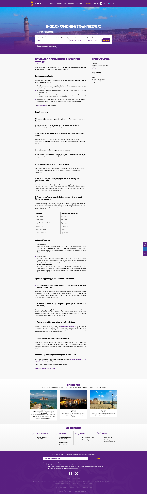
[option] (44, 405)
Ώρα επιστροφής (90, 37)
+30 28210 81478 (62, 439)
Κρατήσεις (53, 3)
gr (109, 3)
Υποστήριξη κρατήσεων (88, 437)
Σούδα (39, 40)
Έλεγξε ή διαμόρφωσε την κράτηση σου (47, 46)
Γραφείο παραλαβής (41, 37)
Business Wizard (80, 3)
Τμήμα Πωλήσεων (86, 440)
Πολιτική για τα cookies (82, 487)
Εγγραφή (90, 487)
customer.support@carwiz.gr (61, 483)
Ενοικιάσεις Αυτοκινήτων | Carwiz (37, 3)
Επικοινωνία (89, 3)
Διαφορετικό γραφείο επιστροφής (62, 37)
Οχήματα (59, 3)
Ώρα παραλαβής (73, 37)
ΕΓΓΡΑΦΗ (97, 459)
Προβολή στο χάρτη (96, 69)
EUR (105, 3)
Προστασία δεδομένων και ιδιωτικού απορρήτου (65, 487)
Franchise (96, 3)
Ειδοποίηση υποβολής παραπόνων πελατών (109, 441)
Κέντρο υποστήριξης (69, 3)
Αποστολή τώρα (108, 437)
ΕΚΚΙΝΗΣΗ (106, 40)
